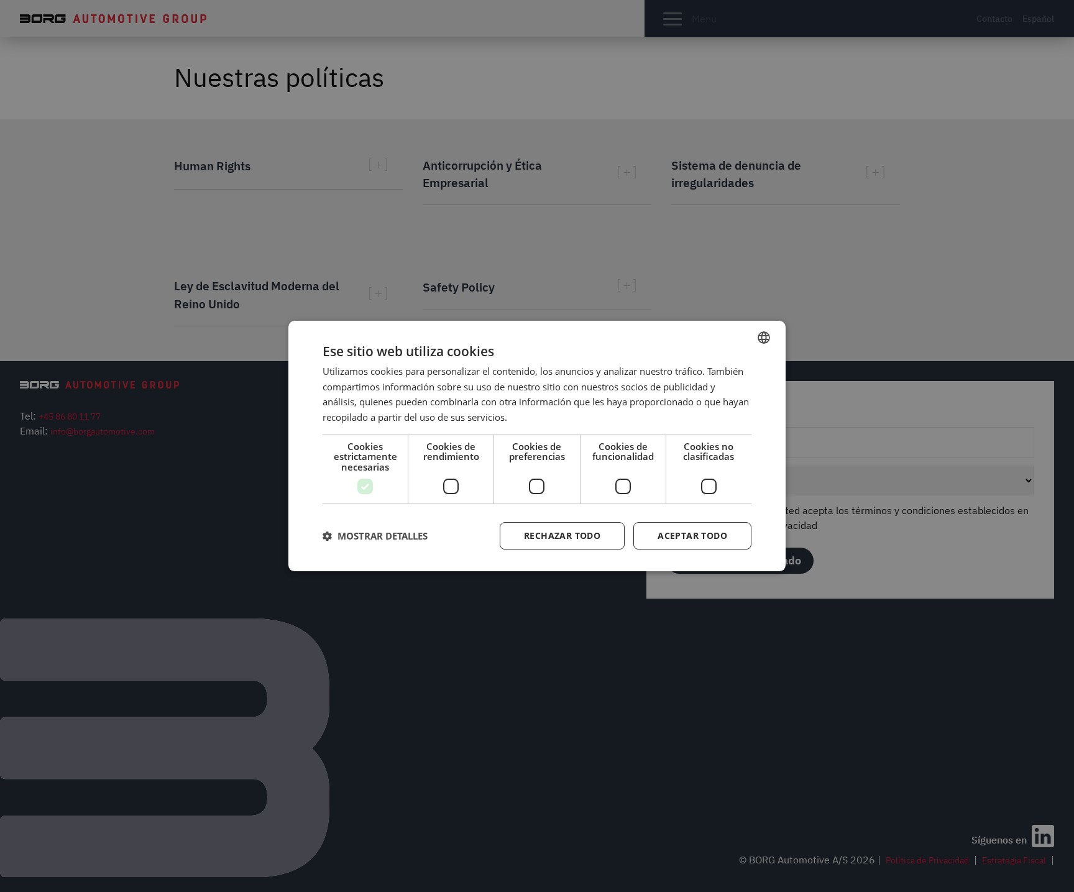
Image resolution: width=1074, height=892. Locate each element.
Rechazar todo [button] (562, 535)
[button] (375, 536)
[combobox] (764, 337)
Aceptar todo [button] (692, 535)
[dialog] (537, 446)
